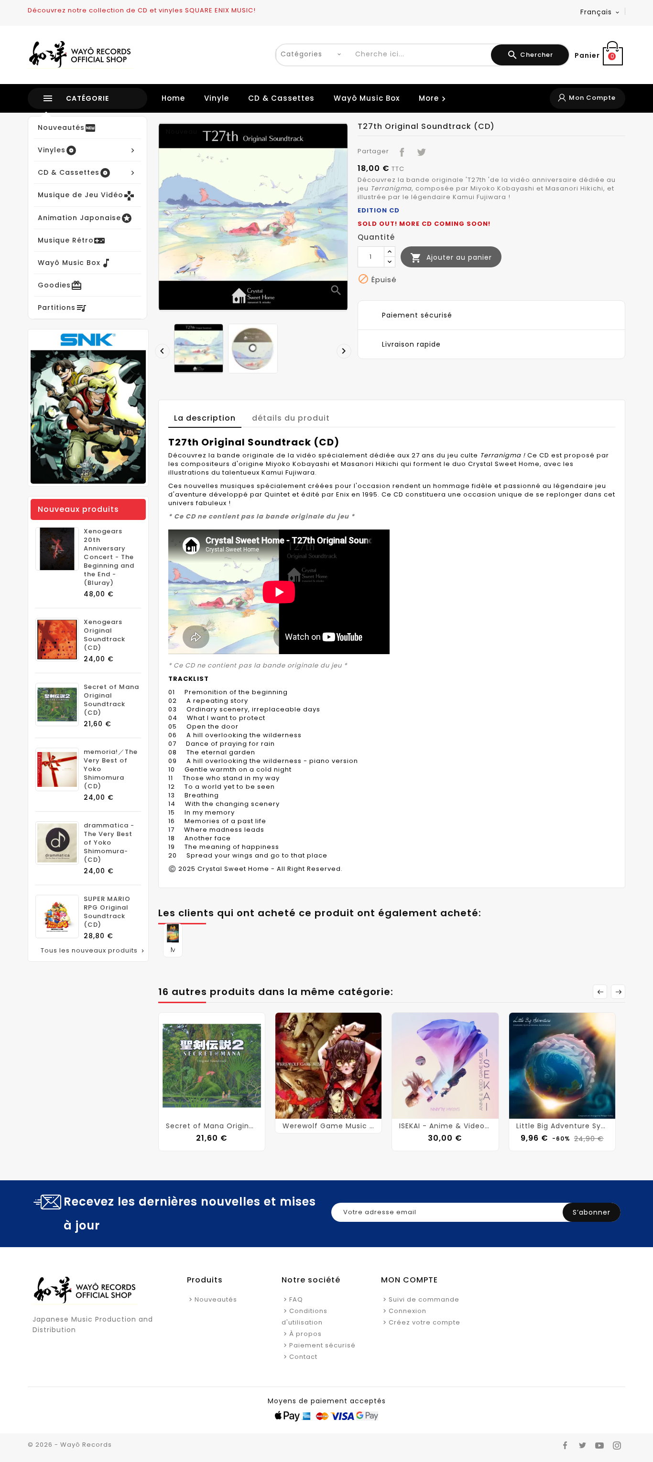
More (434, 98)
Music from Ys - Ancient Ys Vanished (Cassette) (173, 949)
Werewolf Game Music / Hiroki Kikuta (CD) (328, 1126)
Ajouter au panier (451, 258)
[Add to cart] (202, 1110)
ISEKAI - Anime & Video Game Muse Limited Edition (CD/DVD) (445, 1126)
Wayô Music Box (367, 98)
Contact (303, 1356)
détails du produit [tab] (291, 418)
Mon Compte (409, 1279)
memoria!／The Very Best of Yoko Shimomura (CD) (111, 769)
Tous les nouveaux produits (93, 950)
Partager (400, 150)
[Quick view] (172, 934)
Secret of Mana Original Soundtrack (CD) (111, 700)
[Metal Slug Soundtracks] (88, 407)
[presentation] (159, 348)
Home (173, 98)
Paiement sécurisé (322, 1345)
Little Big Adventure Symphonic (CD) (562, 1126)
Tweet (419, 150)
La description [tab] (205, 418)
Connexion (407, 1310)
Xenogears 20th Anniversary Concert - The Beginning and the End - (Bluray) (109, 557)
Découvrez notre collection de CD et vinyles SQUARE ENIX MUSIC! (142, 10)
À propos (305, 1333)
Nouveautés (216, 1299)
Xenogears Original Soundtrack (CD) (104, 635)
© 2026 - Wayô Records (70, 1444)
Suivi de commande (424, 1299)
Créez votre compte (424, 1322)
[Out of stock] (318, 1110)
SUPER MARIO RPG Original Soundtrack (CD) (107, 912)
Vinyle (216, 98)
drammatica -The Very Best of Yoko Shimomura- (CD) (109, 842)
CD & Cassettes (281, 98)
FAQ (296, 1299)
